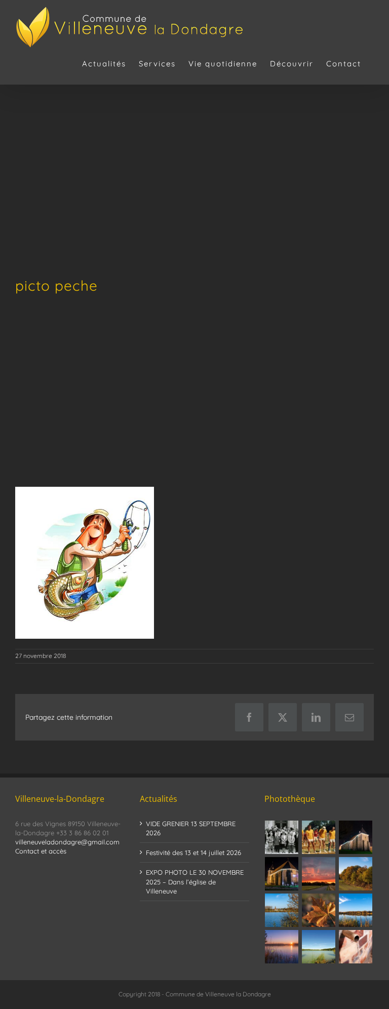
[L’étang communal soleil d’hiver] (281, 946)
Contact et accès (40, 851)
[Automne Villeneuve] (318, 910)
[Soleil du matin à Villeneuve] (318, 874)
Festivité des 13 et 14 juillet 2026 (193, 852)
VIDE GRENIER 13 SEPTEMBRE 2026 (191, 828)
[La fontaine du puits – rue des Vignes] (355, 946)
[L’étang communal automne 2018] (355, 910)
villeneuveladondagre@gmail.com (67, 842)
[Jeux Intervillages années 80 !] (318, 837)
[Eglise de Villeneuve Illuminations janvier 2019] (281, 874)
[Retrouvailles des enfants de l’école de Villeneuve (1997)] (281, 837)
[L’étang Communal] (318, 946)
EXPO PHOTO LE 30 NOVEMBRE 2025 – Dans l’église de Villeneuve (195, 881)
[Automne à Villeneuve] (355, 874)
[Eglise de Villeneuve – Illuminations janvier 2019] (355, 837)
